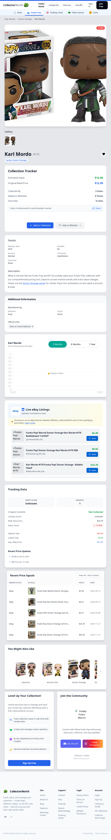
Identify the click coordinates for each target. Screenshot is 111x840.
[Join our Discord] (5, 817)
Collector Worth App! (100, 816)
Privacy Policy (82, 795)
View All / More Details (89, 575)
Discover (67, 5)
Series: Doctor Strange (16, 160)
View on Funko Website (20, 326)
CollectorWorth (19, 791)
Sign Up (98, 799)
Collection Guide (99, 805)
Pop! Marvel (10, 19)
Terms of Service (80, 800)
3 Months (57, 344)
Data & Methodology (64, 809)
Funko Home (41, 5)
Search (78, 5)
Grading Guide (62, 816)
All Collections (101, 811)
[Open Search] (81, 5)
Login (97, 795)
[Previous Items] (10, 671)
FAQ (60, 799)
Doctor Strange (25, 19)
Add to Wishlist (70, 225)
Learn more (30, 423)
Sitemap (62, 804)
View (94, 438)
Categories (54, 5)
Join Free (101, 5)
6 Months (76, 344)
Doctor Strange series (34, 283)
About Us (44, 799)
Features (44, 808)
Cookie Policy (82, 806)
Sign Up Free (29, 763)
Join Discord (72, 743)
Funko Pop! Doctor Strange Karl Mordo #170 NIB (52, 450)
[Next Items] (100, 671)
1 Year (92, 344)
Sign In (91, 5)
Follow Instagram (94, 743)
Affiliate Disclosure (81, 812)
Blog (42, 804)
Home (42, 795)
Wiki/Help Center (44, 813)
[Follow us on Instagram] (11, 817)
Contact (61, 795)
